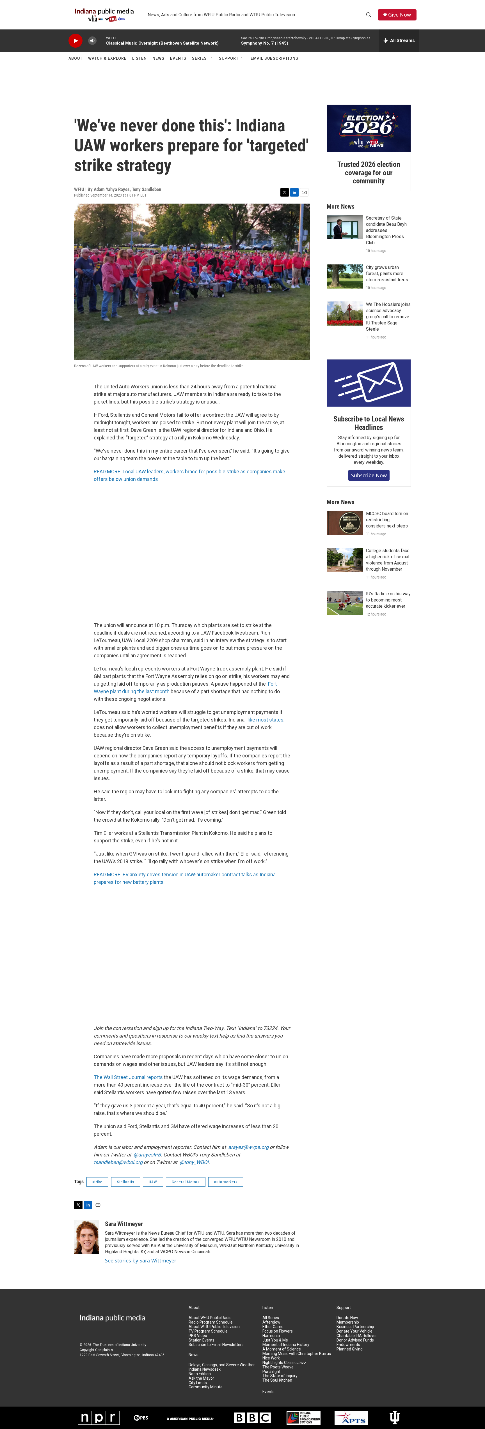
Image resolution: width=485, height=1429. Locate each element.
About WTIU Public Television (214, 1327)
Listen (139, 58)
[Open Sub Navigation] (211, 58)
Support (229, 58)
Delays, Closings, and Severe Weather (222, 1365)
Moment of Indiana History (285, 1345)
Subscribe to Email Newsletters (216, 1345)
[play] (75, 41)
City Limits (198, 1383)
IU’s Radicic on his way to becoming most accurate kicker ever (388, 600)
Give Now (399, 15)
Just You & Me (275, 1340)
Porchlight (271, 1372)
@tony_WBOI (194, 1162)
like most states (265, 720)
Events (178, 58)
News (158, 58)
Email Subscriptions (274, 58)
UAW (153, 1182)
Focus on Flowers (277, 1331)
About (75, 58)
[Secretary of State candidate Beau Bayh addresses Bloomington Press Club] (345, 227)
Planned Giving (350, 1349)
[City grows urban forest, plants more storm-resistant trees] (345, 276)
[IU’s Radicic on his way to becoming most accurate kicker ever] (345, 603)
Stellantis (125, 1182)
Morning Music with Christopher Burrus (296, 1354)
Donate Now (347, 1318)
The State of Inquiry (280, 1376)
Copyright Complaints (96, 1350)
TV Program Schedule (208, 1331)
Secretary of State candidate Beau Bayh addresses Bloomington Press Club (386, 230)
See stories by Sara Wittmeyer (140, 1260)
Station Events (201, 1340)
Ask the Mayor (201, 1378)
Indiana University (132, 1345)
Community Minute (206, 1387)
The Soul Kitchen (277, 1380)
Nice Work (271, 1358)
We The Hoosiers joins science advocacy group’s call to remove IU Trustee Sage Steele (388, 317)
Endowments (348, 1345)
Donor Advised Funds (355, 1340)
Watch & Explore (107, 58)
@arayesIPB (147, 1155)
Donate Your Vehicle (354, 1331)
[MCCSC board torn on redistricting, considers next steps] (345, 523)
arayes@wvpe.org (248, 1147)
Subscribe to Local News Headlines (368, 423)
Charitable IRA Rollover (357, 1336)
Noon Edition (200, 1374)
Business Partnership (355, 1327)
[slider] (101, 40)
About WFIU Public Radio (210, 1318)
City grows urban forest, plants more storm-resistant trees (387, 273)
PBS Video (198, 1336)
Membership (348, 1322)
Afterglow (271, 1322)
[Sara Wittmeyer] (86, 1237)
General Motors (186, 1182)
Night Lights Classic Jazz (284, 1363)
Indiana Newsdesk (205, 1369)
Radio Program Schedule (211, 1322)
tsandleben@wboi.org (118, 1162)
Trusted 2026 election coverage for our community (368, 172)
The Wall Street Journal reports (128, 1077)
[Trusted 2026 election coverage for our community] (369, 128)
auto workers (225, 1182)
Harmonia (271, 1336)
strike (97, 1182)
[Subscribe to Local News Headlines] (369, 383)
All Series (270, 1318)
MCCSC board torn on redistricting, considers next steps (387, 520)
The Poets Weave (278, 1367)
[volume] (92, 40)
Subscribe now (369, 475)
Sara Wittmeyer (124, 1223)
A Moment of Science (281, 1349)
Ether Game (272, 1327)
